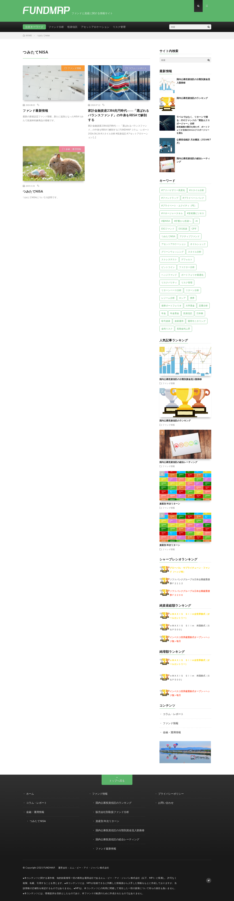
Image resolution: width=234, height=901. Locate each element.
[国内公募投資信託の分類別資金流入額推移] (167, 85)
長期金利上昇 (183, 328)
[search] (208, 26)
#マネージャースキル (172, 213)
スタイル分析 (194, 251)
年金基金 (174, 313)
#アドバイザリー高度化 (173, 190)
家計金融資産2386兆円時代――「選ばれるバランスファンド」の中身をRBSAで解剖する (118, 115)
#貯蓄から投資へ (182, 221)
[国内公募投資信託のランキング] (167, 104)
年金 (163, 313)
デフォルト (186, 259)
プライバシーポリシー (171, 793)
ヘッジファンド (169, 274)
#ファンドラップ (169, 197)
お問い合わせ (166, 802)
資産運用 (179, 321)
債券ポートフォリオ (171, 305)
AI (196, 221)
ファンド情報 (74, 68)
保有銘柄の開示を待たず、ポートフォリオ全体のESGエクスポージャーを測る (193, 130)
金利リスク (167, 328)
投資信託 (72, 26)
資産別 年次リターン (169, 503)
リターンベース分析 (171, 290)
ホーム (30, 793)
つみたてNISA (33, 191)
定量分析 (203, 305)
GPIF (194, 228)
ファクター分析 (187, 267)
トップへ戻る (117, 780)
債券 (192, 298)
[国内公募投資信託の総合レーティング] (167, 164)
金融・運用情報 (73, 149)
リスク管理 (119, 26)
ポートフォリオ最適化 (192, 274)
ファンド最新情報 (35, 110)
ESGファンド (167, 228)
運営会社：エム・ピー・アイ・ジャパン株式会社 (83, 867)
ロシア (182, 298)
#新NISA (165, 221)
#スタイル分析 (196, 190)
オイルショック (198, 244)
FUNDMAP (49, 867)
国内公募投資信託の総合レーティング (178, 462)
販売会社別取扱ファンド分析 (112, 811)
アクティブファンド (190, 236)
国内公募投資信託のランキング (192, 98)
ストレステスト (169, 259)
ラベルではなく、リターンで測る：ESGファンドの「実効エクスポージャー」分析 (193, 120)
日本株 (199, 313)
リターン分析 (192, 290)
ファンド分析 (56, 26)
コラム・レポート (138, 68)
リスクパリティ (169, 282)
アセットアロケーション (95, 26)
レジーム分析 (168, 298)
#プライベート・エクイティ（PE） (178, 205)
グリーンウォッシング (172, 251)
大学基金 (190, 305)
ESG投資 (183, 228)
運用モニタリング (197, 321)
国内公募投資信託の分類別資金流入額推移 (180, 379)
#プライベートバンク (193, 197)
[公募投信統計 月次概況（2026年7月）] (167, 145)
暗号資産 (165, 321)
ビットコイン (168, 267)
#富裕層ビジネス (195, 213)
